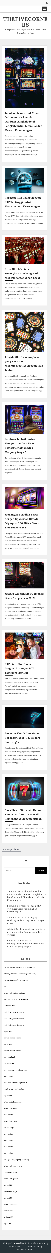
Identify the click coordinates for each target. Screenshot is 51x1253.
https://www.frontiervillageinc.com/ (20, 974)
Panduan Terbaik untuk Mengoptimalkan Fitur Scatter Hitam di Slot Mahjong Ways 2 (26, 943)
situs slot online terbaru (14, 993)
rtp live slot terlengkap (14, 1089)
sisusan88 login (10, 1191)
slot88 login (9, 1127)
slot (5, 986)
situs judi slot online (13, 1102)
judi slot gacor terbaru (14, 1012)
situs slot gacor (11, 1121)
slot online (8, 1076)
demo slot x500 (11, 1172)
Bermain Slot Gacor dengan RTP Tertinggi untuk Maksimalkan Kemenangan (23, 202)
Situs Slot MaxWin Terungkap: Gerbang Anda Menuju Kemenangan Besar (22, 273)
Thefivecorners (25, 22)
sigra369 (7, 1223)
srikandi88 (8, 1211)
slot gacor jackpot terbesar (16, 999)
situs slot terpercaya (13, 1166)
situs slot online (11, 1108)
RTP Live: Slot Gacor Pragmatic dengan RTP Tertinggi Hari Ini (19, 668)
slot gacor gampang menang (16, 1159)
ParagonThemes (25, 1249)
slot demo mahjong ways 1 (15, 1082)
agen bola (8, 1031)
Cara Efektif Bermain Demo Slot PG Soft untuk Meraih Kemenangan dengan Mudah (23, 814)
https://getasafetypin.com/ (16, 980)
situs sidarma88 (11, 1204)
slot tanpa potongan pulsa (15, 1070)
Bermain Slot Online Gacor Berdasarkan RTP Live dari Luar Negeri (22, 738)
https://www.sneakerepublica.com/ (19, 967)
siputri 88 (8, 1185)
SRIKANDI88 (9, 1006)
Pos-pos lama (12, 849)
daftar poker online (12, 1038)
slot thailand (9, 1057)
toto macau (9, 1063)
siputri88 (8, 1095)
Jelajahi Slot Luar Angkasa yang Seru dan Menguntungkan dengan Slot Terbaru (26, 932)
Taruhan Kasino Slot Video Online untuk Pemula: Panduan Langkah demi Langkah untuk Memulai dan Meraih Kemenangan (23, 121)
